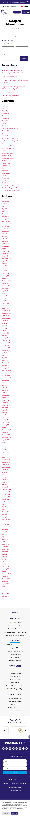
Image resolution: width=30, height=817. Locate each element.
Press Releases (6, 173)
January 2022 (5, 338)
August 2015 (5, 529)
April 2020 (5, 390)
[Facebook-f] (3, 748)
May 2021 (4, 358)
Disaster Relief (6, 131)
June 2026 (4, 206)
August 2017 (5, 469)
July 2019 (4, 412)
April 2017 (5, 479)
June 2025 (4, 236)
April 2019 (5, 420)
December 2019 (6, 400)
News (3, 168)
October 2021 (6, 345)
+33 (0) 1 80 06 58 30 (15, 790)
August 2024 (5, 261)
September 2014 (6, 551)
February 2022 (6, 335)
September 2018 (6, 437)
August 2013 (5, 584)
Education (5, 133)
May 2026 (4, 209)
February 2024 (6, 276)
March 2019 (5, 422)
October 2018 (6, 435)
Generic (4, 151)
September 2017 (6, 467)
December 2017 (6, 460)
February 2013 (6, 596)
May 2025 (4, 238)
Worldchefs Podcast (15, 676)
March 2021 (5, 363)
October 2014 (6, 549)
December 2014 (6, 544)
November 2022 (6, 313)
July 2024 (4, 263)
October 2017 (6, 464)
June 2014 (4, 559)
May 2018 (4, 447)
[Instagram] (7, 748)
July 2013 (4, 586)
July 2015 (4, 532)
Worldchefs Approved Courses (15, 651)
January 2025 (5, 248)
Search (3, 55)
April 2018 (5, 450)
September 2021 (6, 348)
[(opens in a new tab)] (17, 730)
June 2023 (4, 296)
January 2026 (5, 219)
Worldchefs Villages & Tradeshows (15, 686)
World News (5, 183)
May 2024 (4, 268)
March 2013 (5, 594)
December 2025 (6, 221)
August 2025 (5, 231)
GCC (3, 143)
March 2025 (5, 243)
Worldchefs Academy (8, 185)
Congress (4, 123)
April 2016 (5, 509)
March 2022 (5, 333)
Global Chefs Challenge (8, 153)
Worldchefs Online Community (15, 670)
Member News (6, 163)
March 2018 (5, 452)
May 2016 (4, 507)
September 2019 (6, 407)
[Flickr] (23, 748)
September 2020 (6, 378)
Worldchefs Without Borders (10, 190)
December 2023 (6, 281)
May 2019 (4, 417)
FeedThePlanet (6, 136)
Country (4, 126)
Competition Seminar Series (15, 626)
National (4, 165)
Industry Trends (6, 155)
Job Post (4, 160)
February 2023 (6, 306)
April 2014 (5, 564)
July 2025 (4, 233)
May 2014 (4, 561)
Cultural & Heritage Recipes (10, 128)
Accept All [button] (14, 813)
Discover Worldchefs (10, 6)
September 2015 (6, 527)
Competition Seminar (8, 121)
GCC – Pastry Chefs (8, 146)
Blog (3, 108)
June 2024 (4, 266)
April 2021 (5, 360)
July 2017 (4, 472)
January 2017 (5, 487)
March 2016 (5, 512)
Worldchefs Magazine (15, 673)
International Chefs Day (9, 158)
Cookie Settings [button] (6, 813)
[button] (25, 730)
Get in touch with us (15, 787)
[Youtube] (13, 748)
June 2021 (4, 355)
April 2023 (5, 301)
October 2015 (6, 524)
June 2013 (4, 589)
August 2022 (5, 320)
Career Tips (5, 111)
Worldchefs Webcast (14, 679)
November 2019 (6, 402)
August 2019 (5, 410)
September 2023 (6, 288)
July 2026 (4, 204)
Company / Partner (7, 116)
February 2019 (6, 425)
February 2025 (6, 246)
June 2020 (4, 385)
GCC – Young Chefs (8, 148)
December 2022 (6, 310)
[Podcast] (20, 748)
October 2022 (6, 315)
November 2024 (6, 253)
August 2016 (5, 499)
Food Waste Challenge (15, 705)
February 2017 (6, 484)
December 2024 (6, 251)
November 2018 (6, 432)
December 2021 (6, 340)
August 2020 (5, 380)
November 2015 (6, 522)
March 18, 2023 (16, 28)
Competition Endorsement (15, 629)
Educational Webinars (15, 660)
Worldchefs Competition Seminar (15, 635)
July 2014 (4, 556)
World (4, 180)
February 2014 (6, 569)
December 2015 (6, 519)
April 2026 (5, 211)
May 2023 (4, 298)
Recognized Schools (15, 648)
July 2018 (4, 442)
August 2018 (5, 440)
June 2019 (4, 415)
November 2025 (6, 224)
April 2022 (5, 330)
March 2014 (5, 566)
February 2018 (6, 455)
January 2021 (5, 368)
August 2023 (5, 291)
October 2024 (6, 256)
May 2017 (4, 477)
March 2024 (5, 273)
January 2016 (5, 517)
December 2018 (6, 430)
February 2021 (6, 365)
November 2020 (6, 373)
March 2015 (5, 541)
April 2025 (5, 241)
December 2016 (6, 489)
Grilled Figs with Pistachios (9, 77)
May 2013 (4, 591)
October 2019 (6, 405)
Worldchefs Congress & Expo (10, 188)
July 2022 (4, 323)
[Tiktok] (27, 748)
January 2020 (5, 397)
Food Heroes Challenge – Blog (10, 141)
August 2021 (5, 350)
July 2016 (4, 502)
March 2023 (5, 303)
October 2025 (6, 226)
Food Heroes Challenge (15, 701)
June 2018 (4, 445)
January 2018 (5, 457)
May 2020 (4, 387)
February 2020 (6, 395)
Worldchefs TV (15, 682)
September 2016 (6, 497)
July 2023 (4, 293)
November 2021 (6, 343)
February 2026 (6, 216)
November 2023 (6, 283)
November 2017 (6, 462)
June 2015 (4, 534)
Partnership (5, 170)
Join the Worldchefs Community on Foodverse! (15, 2)
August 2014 (5, 554)
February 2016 (6, 514)
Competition (5, 118)
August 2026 (5, 201)
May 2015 (4, 537)
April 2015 (5, 539)
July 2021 (4, 353)
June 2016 (4, 504)
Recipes (4, 175)
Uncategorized (6, 178)
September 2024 (6, 258)
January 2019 (5, 427)
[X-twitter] (17, 748)
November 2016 (6, 492)
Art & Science (15, 657)
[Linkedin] (10, 748)
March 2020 (5, 392)
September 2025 (6, 229)
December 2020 (6, 370)
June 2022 (4, 325)
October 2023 (6, 286)
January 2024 (5, 278)
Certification (5, 113)
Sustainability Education (15, 698)
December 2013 (6, 574)
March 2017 (5, 482)
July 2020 (4, 383)
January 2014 (5, 571)
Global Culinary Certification (15, 645)
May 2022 (4, 328)
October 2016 (6, 494)
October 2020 (6, 375)
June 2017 (4, 474)
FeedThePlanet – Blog (8, 138)
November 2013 (6, 576)
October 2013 (6, 579)
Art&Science (5, 106)
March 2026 (5, 214)
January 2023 (5, 308)
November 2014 (6, 546)
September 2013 (6, 581)
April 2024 (5, 271)
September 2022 (6, 318)
